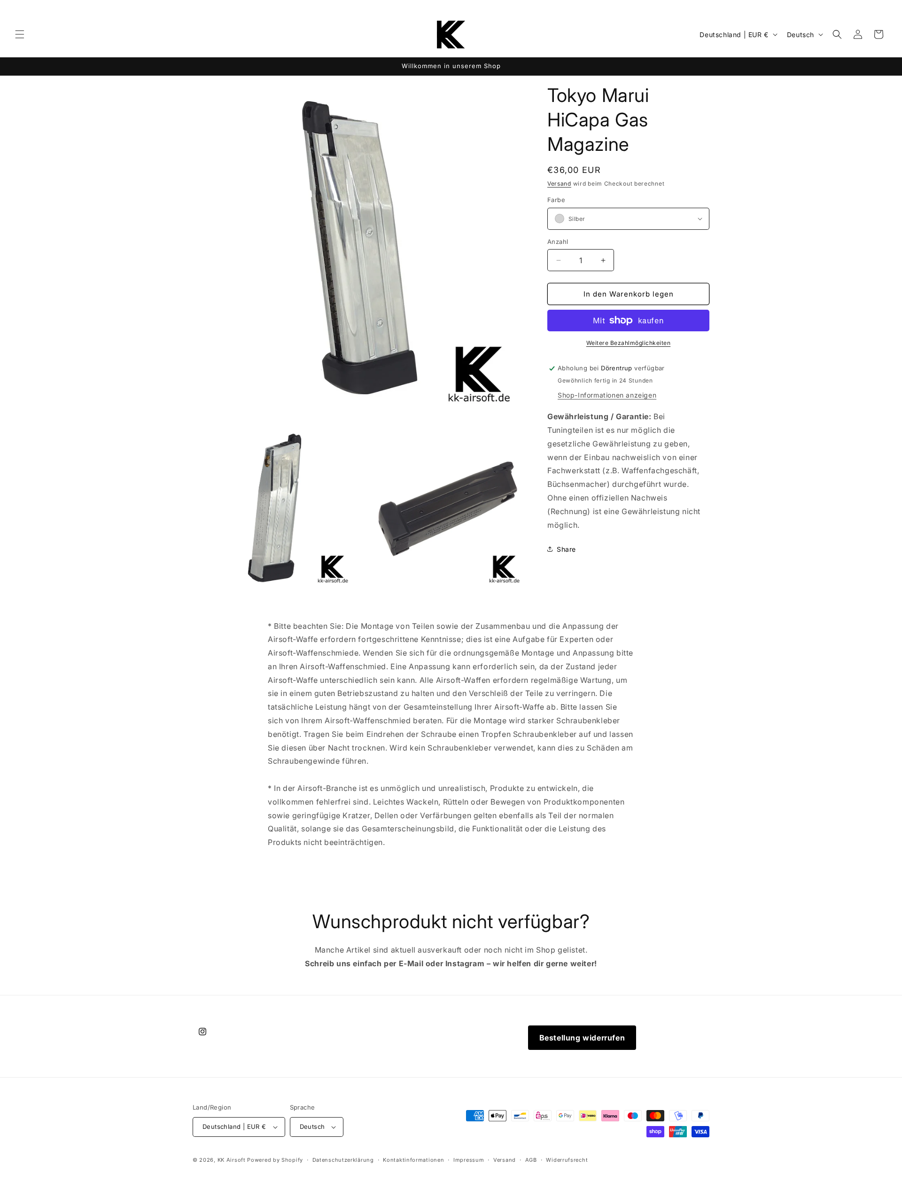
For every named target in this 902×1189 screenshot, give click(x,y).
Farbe (556, 199)
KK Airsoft (232, 1160)
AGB (531, 1160)
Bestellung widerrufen (582, 1037)
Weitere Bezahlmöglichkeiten (628, 342)
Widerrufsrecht (567, 1160)
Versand (559, 183)
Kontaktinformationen (413, 1160)
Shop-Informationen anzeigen (607, 395)
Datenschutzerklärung (343, 1160)
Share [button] (566, 549)
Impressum (468, 1160)
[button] (19, 34)
